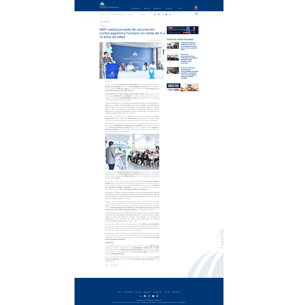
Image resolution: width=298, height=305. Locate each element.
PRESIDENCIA (135, 8)
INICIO (119, 292)
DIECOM (142, 14)
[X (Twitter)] (155, 14)
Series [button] (131, 14)
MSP (107, 265)
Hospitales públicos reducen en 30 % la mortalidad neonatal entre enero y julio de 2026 (189, 46)
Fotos (180, 8)
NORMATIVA (157, 8)
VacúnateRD (114, 265)
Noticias (106, 21)
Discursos (168, 8)
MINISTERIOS (176, 292)
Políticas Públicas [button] (116, 14)
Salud (102, 26)
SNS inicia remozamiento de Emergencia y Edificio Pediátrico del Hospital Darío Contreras (189, 59)
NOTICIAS (147, 8)
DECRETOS (147, 292)
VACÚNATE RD (157, 292)
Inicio (102, 14)
